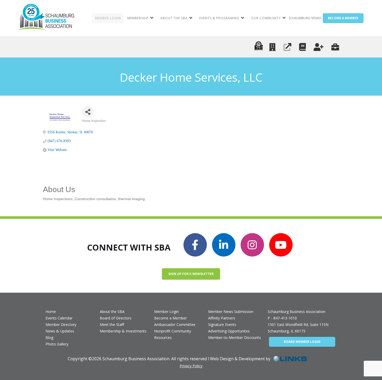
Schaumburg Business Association (296, 311)
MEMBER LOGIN (108, 18)
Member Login (166, 311)
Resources (163, 337)
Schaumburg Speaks (305, 18)
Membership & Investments (123, 331)
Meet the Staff (112, 324)
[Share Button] (88, 112)
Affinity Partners (221, 318)
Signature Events (222, 324)
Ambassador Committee (174, 324)
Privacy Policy (191, 365)
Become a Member (170, 318)
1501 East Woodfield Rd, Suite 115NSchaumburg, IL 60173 (298, 327)
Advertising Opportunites (229, 331)
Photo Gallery (56, 344)
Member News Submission (230, 311)
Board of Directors (115, 318)
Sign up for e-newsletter (191, 274)
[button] (139, 18)
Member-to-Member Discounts (234, 337)
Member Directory (60, 324)
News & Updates (59, 331)
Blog (49, 337)
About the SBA (112, 311)
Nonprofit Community (172, 331)
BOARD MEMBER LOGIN (302, 341)
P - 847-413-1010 (282, 318)
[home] (45, 18)
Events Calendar (59, 318)
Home (50, 311)
